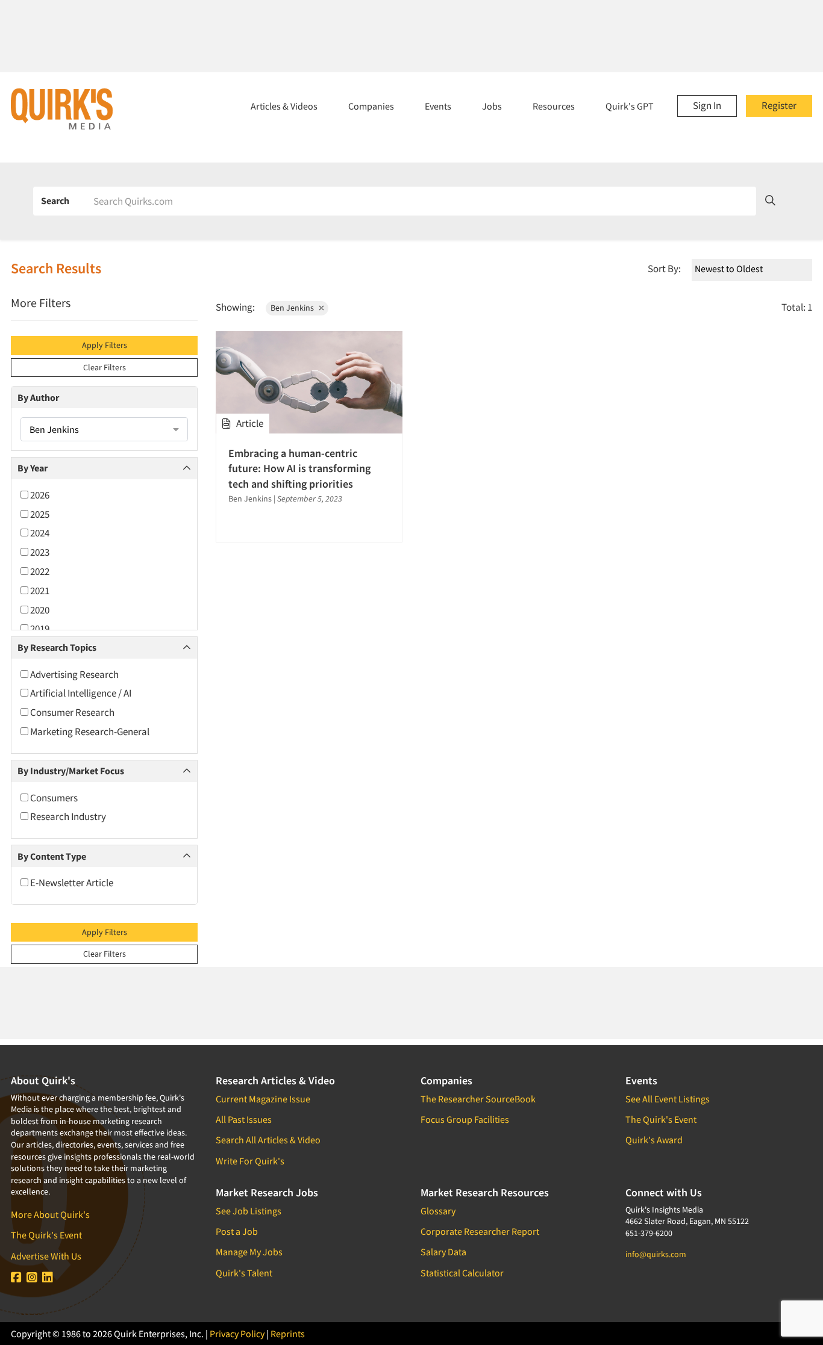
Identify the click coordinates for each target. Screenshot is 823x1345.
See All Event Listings (667, 1099)
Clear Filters (104, 367)
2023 (38, 552)
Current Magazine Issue (263, 1099)
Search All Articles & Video (268, 1140)
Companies (371, 106)
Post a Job (237, 1231)
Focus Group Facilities (465, 1119)
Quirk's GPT (630, 106)
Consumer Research (71, 712)
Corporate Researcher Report (480, 1231)
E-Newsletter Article (70, 882)
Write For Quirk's (250, 1161)
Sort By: (664, 268)
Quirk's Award (654, 1140)
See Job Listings (248, 1211)
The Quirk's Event (46, 1235)
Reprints (288, 1334)
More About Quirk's (50, 1214)
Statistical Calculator (462, 1273)
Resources (554, 106)
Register (779, 105)
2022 (38, 571)
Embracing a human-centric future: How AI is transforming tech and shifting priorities (299, 468)
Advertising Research (73, 674)
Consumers (53, 797)
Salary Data (443, 1252)
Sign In (707, 105)
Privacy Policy (237, 1334)
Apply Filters (104, 345)
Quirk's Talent (244, 1273)
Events (438, 106)
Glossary (438, 1211)
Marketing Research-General (88, 731)
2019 (38, 628)
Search (55, 200)
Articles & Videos (284, 106)
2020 (38, 610)
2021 (38, 590)
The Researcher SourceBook (478, 1099)
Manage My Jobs (249, 1252)
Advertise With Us (46, 1256)
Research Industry (67, 816)
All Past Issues (244, 1119)
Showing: (235, 307)
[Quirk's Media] (62, 108)
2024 (38, 532)
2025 (38, 514)
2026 (38, 495)
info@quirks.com (655, 1254)
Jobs (492, 106)
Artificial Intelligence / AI (79, 693)
